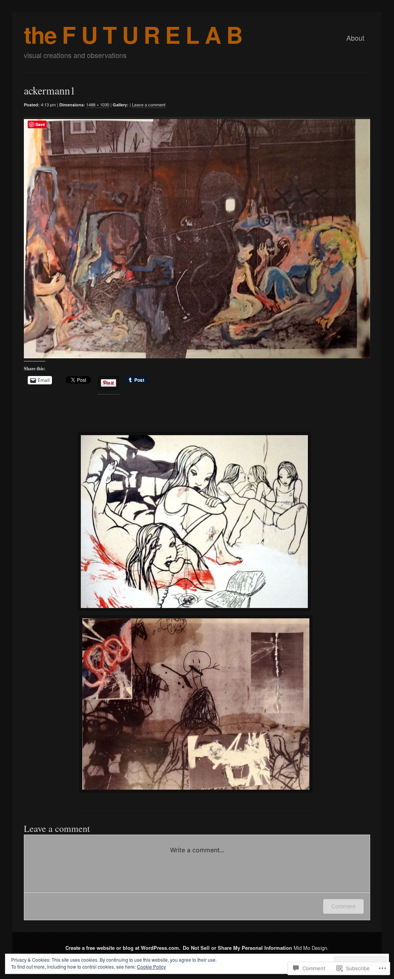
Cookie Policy (151, 966)
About (355, 38)
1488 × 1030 (97, 104)
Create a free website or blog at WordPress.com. (122, 947)
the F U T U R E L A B (133, 34)
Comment (343, 906)
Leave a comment (148, 104)
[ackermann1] (191, 237)
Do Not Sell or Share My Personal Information (237, 947)
